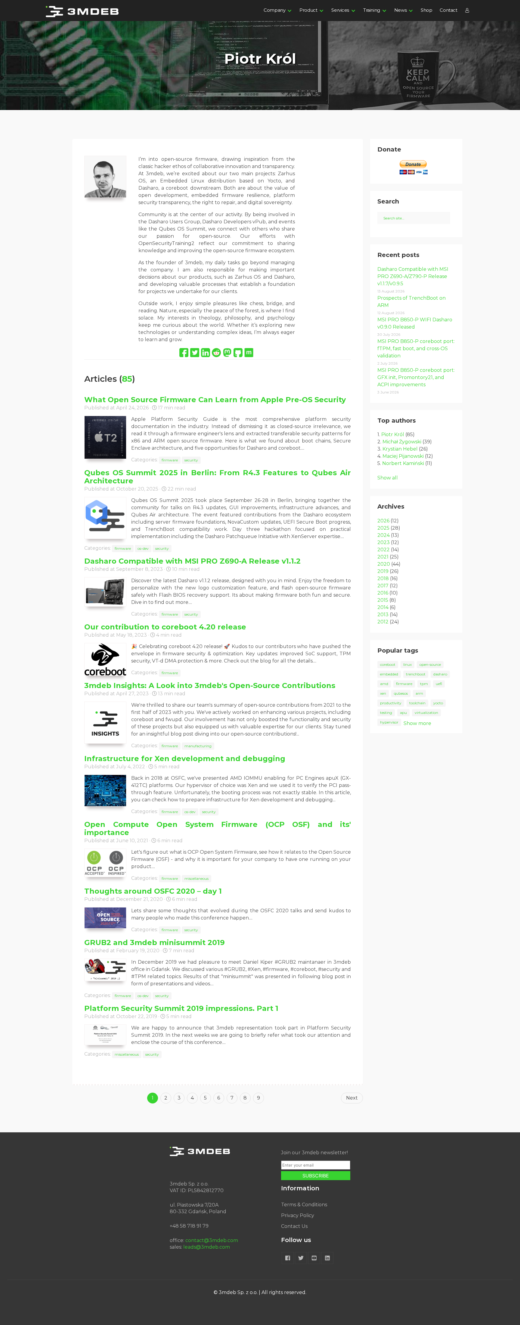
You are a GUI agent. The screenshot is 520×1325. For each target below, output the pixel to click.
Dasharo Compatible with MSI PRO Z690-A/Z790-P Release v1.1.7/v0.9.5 (412, 276)
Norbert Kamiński (403, 463)
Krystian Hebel (400, 449)
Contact (448, 10)
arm (419, 693)
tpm (424, 683)
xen (383, 693)
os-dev (143, 548)
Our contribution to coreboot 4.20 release (165, 627)
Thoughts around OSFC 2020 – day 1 (153, 891)
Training (371, 10)
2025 (383, 528)
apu (403, 712)
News (400, 10)
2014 (382, 607)
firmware (170, 460)
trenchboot (416, 674)
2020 (383, 564)
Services (340, 10)
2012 (382, 622)
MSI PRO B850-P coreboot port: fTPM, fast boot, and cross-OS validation (416, 348)
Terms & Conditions (304, 1204)
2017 (382, 586)
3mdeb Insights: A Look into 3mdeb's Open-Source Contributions (209, 685)
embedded (389, 674)
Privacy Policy (297, 1215)
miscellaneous (196, 878)
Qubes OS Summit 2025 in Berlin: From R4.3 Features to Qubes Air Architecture (217, 476)
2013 (382, 614)
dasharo (440, 674)
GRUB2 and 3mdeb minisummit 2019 (154, 942)
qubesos (401, 693)
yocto (438, 703)
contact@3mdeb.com (211, 1240)
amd (384, 683)
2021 (382, 557)
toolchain (417, 703)
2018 (383, 578)
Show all (387, 478)
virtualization (426, 712)
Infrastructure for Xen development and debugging (184, 758)
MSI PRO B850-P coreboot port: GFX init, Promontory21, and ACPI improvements (416, 377)
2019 (382, 571)
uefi (439, 683)
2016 (382, 593)
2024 (383, 535)
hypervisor (389, 722)
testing (386, 712)
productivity (390, 703)
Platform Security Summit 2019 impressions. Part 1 (181, 1008)
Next (352, 1098)
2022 (383, 549)
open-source (430, 664)
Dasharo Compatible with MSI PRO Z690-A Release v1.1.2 (192, 561)
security (191, 460)
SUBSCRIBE (315, 1176)
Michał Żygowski (401, 442)
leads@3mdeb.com (206, 1247)
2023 (383, 542)
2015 (382, 600)
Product (308, 10)
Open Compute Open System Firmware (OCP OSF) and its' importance (217, 828)
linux (407, 664)
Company (274, 10)
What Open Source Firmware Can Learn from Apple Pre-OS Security (215, 399)
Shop (426, 10)
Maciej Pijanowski (403, 456)
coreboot (387, 664)
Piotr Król (392, 434)
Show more (417, 723)
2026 (383, 521)
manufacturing (198, 746)
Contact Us (294, 1226)
